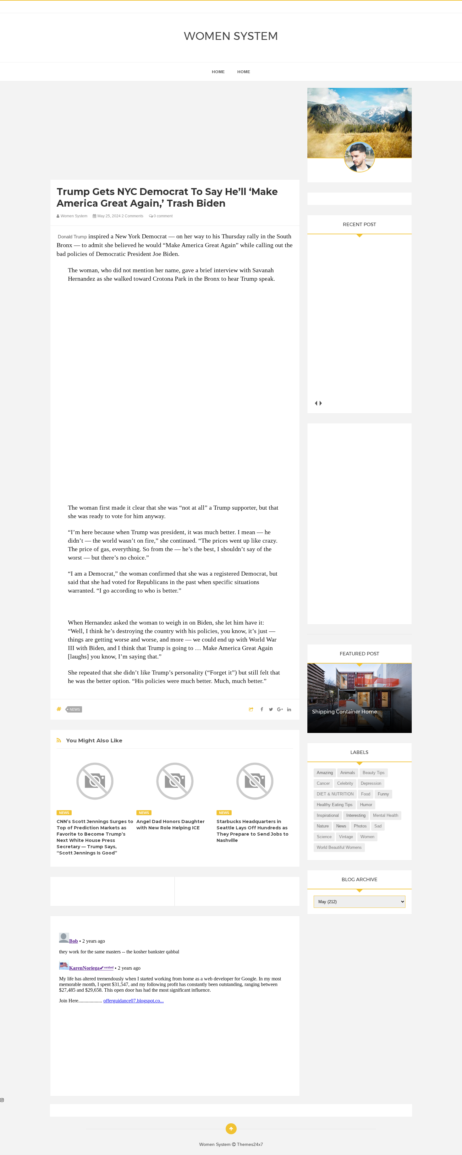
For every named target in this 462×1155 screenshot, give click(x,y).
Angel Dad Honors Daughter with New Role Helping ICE (170, 825)
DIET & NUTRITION (335, 794)
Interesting (356, 815)
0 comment (163, 216)
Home (243, 71)
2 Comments (132, 216)
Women (367, 836)
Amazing (325, 772)
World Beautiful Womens (339, 847)
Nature (323, 826)
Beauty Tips (374, 772)
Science (324, 836)
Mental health (385, 815)
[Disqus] (175, 1008)
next (320, 403)
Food (365, 794)
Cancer (323, 783)
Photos (360, 826)
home (218, 71)
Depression (371, 783)
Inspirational (328, 815)
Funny (383, 794)
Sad (378, 826)
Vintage (346, 836)
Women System (231, 36)
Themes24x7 (250, 1144)
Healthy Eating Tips (335, 804)
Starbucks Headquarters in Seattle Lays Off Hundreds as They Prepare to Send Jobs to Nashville (253, 831)
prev (316, 403)
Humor (366, 804)
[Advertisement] (175, 132)
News (75, 709)
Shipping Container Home (344, 712)
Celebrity (345, 783)
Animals (347, 772)
